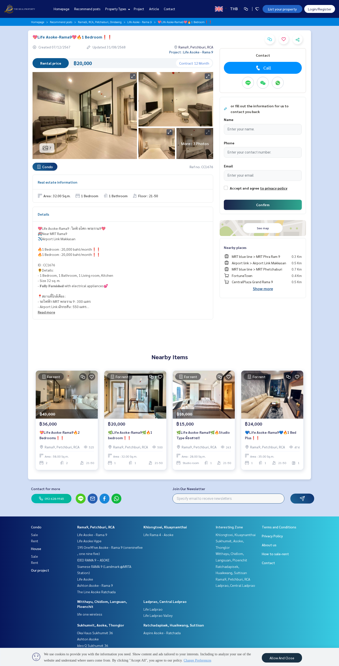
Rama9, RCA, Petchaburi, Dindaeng (100, 22)
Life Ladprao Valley (157, 615)
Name (228, 119)
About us (269, 545)
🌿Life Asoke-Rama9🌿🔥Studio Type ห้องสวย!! (203, 435)
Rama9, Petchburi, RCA (96, 527)
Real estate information (57, 182)
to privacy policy (273, 188)
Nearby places (235, 247)
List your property (282, 9)
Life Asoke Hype (89, 541)
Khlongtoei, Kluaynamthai (165, 527)
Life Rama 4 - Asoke (158, 534)
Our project (40, 570)
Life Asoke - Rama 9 (139, 22)
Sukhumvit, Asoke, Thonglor (100, 625)
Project (139, 9)
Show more (263, 288)
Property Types (116, 9)
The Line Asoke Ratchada (96, 591)
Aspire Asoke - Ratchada (162, 632)
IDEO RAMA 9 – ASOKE (93, 560)
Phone (229, 143)
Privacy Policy (272, 536)
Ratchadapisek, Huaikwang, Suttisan (173, 625)
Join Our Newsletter (188, 488)
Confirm (263, 204)
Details (43, 214)
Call (267, 68)
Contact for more (45, 488)
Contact (169, 9)
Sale (34, 534)
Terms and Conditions (279, 527)
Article (154, 9)
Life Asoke (85, 579)
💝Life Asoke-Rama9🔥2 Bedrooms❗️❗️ (59, 435)
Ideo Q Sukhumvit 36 (92, 645)
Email (228, 166)
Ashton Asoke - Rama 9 (95, 585)
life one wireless (89, 614)
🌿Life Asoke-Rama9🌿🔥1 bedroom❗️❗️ (130, 435)
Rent (34, 541)
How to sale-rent (275, 553)
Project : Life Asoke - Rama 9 (191, 52)
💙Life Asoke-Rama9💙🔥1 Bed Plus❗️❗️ (270, 435)
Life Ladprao (153, 609)
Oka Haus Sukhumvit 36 (95, 632)
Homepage (61, 9)
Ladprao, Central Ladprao (165, 601)
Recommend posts (87, 9)
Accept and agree (244, 188)
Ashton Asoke (88, 639)
